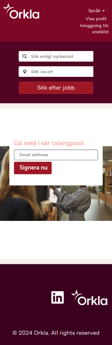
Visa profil (96, 18)
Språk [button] (95, 10)
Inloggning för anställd (94, 28)
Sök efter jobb (56, 87)
